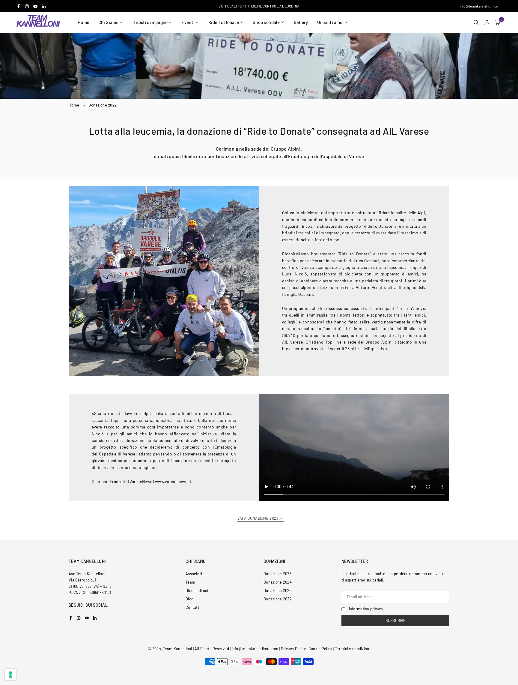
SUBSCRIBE (396, 620)
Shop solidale (266, 22)
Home (83, 22)
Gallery (301, 22)
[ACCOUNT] (486, 22)
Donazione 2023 (277, 590)
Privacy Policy (293, 648)
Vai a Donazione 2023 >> (260, 518)
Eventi (188, 22)
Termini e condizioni (352, 648)
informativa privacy (366, 608)
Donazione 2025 (277, 573)
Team (190, 582)
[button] (497, 22)
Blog (189, 598)
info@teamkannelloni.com (481, 6)
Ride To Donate (223, 22)
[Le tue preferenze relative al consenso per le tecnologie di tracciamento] (10, 674)
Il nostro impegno (150, 22)
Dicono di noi (197, 590)
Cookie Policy (320, 648)
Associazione (197, 573)
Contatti (193, 607)
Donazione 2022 (277, 598)
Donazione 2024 (277, 582)
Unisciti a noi (330, 22)
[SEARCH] (476, 22)
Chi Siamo (108, 22)
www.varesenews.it (173, 481)
